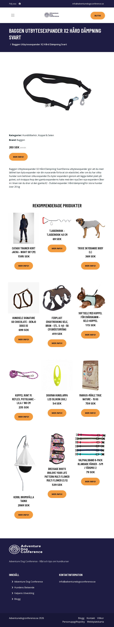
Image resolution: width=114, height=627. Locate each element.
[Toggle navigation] (13, 15)
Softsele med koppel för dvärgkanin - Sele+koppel (90, 316)
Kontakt (91, 618)
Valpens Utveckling (24, 593)
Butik (98, 15)
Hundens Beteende (24, 587)
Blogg (17, 598)
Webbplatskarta (95, 621)
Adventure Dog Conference (28, 581)
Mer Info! (18, 156)
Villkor (100, 618)
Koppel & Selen (46, 135)
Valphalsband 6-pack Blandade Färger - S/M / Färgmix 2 (90, 463)
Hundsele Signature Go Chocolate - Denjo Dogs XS (23, 321)
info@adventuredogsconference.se (88, 3)
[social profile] (20, 3)
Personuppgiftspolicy (73, 621)
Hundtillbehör (29, 135)
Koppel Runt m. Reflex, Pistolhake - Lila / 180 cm (23, 399)
